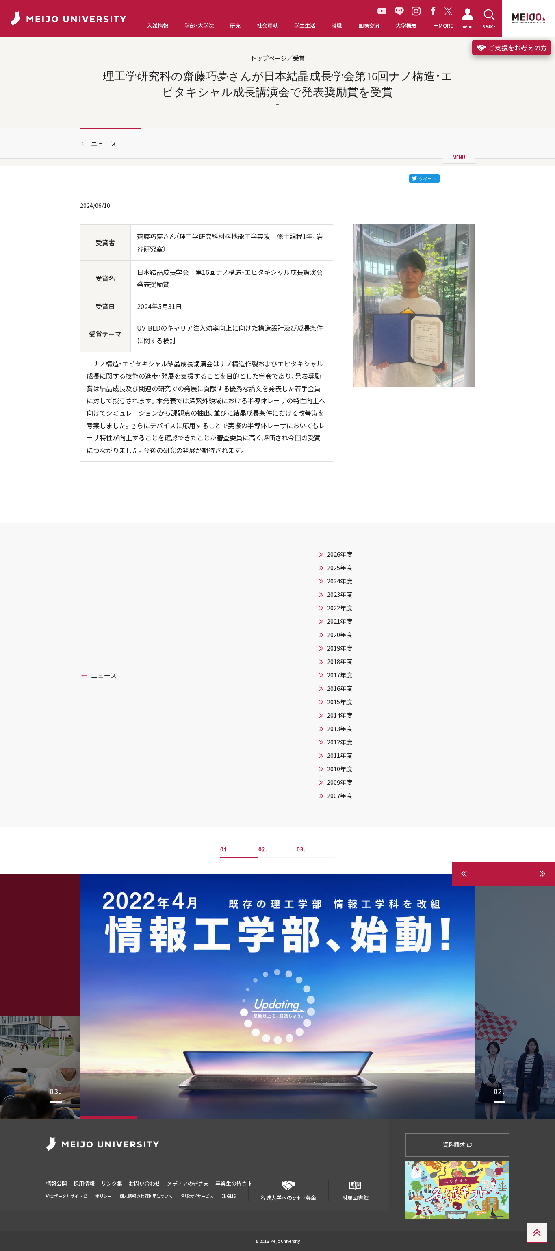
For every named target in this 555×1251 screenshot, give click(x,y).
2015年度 (339, 701)
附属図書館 (355, 1197)
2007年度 (339, 795)
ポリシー (103, 1196)
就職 (337, 25)
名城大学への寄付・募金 (288, 1197)
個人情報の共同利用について (146, 1196)
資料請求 (454, 1144)
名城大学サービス (197, 1196)
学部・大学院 (199, 25)
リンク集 (111, 1183)
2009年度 (339, 782)
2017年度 (339, 674)
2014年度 (339, 715)
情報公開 (56, 1183)
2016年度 (339, 688)
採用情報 (84, 1183)
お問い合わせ (144, 1183)
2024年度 (339, 581)
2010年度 (339, 768)
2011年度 (339, 755)
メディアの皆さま (188, 1183)
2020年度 (339, 634)
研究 (235, 25)
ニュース (104, 143)
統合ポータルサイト (64, 1196)
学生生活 (304, 25)
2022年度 (339, 607)
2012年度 (339, 742)
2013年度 (339, 728)
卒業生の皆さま (233, 1183)
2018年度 (339, 661)
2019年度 (339, 648)
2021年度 (339, 621)
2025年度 (339, 567)
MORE (445, 25)
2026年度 (339, 554)
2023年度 (339, 594)
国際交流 (368, 25)
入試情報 (157, 25)
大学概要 (406, 25)
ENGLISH (229, 1196)
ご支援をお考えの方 (517, 47)
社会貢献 (267, 25)
